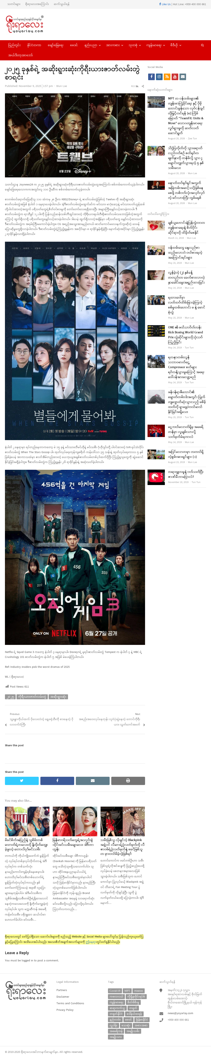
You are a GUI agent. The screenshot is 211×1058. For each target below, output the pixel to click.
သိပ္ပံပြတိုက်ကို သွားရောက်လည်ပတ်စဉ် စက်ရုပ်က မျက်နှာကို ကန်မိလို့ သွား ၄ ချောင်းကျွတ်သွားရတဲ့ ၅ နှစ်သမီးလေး (186, 158)
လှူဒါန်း (113, 1025)
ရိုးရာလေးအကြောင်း (37, 4)
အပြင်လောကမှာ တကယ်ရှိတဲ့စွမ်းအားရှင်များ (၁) (186, 454)
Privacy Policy (65, 1010)
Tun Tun (189, 348)
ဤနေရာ (91, 942)
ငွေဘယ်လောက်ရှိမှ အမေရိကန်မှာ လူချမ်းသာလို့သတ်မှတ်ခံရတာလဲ (185, 432)
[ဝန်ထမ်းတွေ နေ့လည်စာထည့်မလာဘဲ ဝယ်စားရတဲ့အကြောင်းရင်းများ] (156, 248)
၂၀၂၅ (10, 696)
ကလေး (138, 990)
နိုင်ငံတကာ (34, 45)
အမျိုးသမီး (133, 1031)
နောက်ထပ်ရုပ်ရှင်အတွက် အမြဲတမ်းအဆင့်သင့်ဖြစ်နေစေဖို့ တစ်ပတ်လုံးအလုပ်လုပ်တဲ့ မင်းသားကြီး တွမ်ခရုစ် (186, 190)
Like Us (166, 4)
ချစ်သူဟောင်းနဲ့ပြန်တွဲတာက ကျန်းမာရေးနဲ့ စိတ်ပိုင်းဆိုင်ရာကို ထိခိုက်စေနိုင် (186, 228)
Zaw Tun (192, 139)
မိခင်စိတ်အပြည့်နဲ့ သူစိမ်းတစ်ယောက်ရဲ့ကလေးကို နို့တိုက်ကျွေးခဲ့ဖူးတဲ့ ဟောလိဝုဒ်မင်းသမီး (26, 845)
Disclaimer (62, 997)
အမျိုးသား (116, 1036)
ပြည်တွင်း (14, 45)
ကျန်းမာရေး (154, 45)
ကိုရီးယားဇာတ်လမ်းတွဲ (32, 696)
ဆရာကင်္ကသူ (117, 1008)
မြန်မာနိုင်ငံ (142, 1019)
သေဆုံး (126, 1025)
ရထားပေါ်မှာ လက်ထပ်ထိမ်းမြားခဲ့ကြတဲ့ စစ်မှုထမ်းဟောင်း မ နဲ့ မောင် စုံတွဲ (186, 305)
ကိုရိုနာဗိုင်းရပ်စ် (136, 996)
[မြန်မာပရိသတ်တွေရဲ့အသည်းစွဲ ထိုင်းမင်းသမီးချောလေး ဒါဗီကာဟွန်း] (75, 809)
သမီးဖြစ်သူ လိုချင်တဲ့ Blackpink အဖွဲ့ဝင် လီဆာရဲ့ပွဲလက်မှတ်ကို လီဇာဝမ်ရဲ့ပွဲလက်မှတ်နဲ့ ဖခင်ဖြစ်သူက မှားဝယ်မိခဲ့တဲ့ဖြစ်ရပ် (123, 847)
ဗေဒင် (74, 45)
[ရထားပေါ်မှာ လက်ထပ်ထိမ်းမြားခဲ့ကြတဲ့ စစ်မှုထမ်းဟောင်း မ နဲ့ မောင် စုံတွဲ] (156, 297)
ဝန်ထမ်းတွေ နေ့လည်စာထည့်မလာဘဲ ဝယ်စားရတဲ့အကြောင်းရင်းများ (185, 252)
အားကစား (113, 45)
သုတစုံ (133, 45)
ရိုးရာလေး (27, 1052)
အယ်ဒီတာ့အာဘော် (20, 55)
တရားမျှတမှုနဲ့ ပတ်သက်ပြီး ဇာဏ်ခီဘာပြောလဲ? (186, 474)
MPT (127, 990)
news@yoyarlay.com (180, 1013)
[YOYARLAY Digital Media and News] (28, 24)
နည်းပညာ (90, 45)
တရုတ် (133, 1008)
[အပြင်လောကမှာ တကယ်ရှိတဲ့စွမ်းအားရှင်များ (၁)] (156, 452)
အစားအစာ (141, 1025)
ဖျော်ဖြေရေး (55, 45)
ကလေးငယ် (116, 996)
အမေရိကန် (116, 1031)
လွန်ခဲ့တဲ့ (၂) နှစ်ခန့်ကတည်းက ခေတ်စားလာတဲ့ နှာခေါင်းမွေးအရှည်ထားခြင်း (186, 277)
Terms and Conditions (70, 1003)
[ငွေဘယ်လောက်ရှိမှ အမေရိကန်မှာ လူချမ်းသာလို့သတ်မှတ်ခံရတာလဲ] (156, 427)
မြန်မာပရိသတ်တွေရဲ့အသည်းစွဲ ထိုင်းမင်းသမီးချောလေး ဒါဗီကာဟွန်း (73, 845)
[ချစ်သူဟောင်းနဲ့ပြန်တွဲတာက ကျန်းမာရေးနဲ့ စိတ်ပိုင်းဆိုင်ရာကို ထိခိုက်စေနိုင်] (156, 223)
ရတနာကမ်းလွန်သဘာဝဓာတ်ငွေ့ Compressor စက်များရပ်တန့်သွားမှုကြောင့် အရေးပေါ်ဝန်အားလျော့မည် (186, 367)
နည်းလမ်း (115, 1019)
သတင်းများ (13, 4)
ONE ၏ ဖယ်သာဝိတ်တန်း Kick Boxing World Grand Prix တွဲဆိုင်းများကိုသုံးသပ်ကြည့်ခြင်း (185, 335)
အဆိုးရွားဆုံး (58, 696)
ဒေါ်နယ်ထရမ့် (134, 1013)
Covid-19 (115, 990)
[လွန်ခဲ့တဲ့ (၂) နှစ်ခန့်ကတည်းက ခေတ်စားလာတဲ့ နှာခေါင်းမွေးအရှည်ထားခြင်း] (156, 273)
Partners (61, 990)
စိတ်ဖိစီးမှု (133, 1002)
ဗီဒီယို (174, 45)
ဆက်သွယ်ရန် (62, 4)
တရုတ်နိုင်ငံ (116, 1013)
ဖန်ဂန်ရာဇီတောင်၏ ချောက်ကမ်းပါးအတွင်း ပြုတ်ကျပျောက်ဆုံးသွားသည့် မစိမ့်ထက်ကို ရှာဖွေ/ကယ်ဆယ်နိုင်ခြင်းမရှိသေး (187, 402)
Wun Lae (61, 86)
